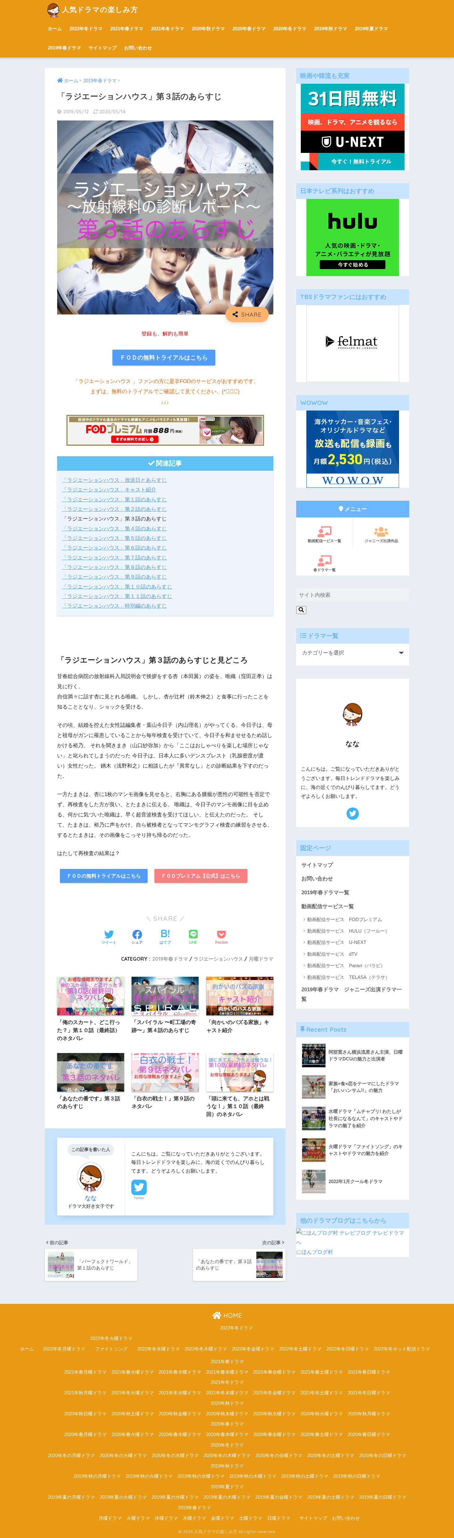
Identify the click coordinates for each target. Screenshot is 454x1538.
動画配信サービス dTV (332, 954)
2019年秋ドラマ (330, 28)
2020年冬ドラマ (289, 28)
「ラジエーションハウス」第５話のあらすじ (114, 538)
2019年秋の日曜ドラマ (356, 1476)
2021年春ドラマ (126, 28)
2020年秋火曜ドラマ (322, 1413)
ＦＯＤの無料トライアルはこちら (164, 357)
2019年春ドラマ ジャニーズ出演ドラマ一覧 (351, 994)
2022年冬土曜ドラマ (300, 1348)
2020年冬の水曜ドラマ (175, 1455)
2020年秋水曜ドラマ (274, 1413)
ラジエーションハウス (218, 959)
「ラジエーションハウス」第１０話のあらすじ (117, 587)
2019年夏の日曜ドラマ (382, 1497)
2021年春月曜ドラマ (85, 1372)
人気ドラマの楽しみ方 (100, 9)
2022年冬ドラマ (86, 28)
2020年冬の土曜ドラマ (330, 1455)
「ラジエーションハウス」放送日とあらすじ (114, 480)
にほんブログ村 (314, 1252)
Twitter (139, 1198)
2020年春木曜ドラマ (227, 1434)
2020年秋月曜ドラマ (369, 1413)
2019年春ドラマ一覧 (325, 892)
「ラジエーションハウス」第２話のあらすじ (114, 509)
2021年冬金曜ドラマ (274, 1392)
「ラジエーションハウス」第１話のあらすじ (114, 500)
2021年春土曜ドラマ (322, 1372)
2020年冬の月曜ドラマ (71, 1455)
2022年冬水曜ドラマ (158, 1348)
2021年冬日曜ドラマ (369, 1392)
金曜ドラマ (222, 1518)
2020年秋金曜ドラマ (180, 1413)
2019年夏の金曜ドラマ (278, 1497)
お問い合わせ (138, 47)
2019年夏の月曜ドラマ (71, 1497)
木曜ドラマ (194, 1518)
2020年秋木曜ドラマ (227, 1413)
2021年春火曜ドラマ (132, 1372)
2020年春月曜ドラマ (85, 1434)
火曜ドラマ (138, 1518)
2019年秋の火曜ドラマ (149, 1476)
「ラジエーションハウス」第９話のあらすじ (114, 577)
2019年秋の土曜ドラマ (304, 1476)
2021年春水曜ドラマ (180, 1372)
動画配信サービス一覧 (327, 906)
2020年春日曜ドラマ (369, 1434)
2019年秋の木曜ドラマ (252, 1476)
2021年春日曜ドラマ (369, 1372)
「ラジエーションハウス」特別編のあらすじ (114, 606)
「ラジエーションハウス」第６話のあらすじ (114, 548)
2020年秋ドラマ (208, 28)
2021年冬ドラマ (167, 28)
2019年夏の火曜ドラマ (123, 1497)
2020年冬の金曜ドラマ (278, 1455)
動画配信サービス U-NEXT (336, 942)
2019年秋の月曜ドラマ (97, 1476)
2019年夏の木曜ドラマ (227, 1497)
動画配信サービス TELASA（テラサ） (348, 977)
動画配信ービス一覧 (324, 540)
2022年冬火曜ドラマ (111, 1338)
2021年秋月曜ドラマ (85, 1392)
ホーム (55, 28)
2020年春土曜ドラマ (322, 1434)
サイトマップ (102, 47)
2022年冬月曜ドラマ (64, 1348)
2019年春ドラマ (64, 47)
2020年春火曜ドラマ (132, 1434)
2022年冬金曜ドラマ (253, 1348)
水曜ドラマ (166, 1518)
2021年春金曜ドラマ (274, 1372)
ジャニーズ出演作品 (381, 540)
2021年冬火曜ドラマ (132, 1392)
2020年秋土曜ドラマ (132, 1413)
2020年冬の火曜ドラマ (123, 1455)
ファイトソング (111, 1348)
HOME (231, 1315)
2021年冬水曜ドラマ (180, 1392)
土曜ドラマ (250, 1518)
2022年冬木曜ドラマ (206, 1348)
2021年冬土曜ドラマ (322, 1392)
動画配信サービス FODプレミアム (344, 919)
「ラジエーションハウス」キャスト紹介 (109, 490)
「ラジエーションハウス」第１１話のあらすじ (117, 596)
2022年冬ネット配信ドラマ (402, 1348)
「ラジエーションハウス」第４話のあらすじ (114, 529)
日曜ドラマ (278, 1518)
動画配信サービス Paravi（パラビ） (346, 965)
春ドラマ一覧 (324, 569)
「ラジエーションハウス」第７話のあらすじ (114, 558)
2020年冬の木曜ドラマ (227, 1455)
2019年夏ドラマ (371, 28)
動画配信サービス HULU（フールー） (348, 930)
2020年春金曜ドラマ (274, 1434)
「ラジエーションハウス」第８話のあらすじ (114, 567)
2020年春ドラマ (249, 28)
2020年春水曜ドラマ (180, 1434)
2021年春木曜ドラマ (227, 1372)
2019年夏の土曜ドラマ (330, 1497)
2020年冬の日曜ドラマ (382, 1455)
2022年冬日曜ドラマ (347, 1348)
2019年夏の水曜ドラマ (175, 1497)
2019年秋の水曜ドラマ (201, 1476)
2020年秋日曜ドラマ (85, 1413)
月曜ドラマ (261, 959)
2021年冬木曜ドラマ (227, 1392)
